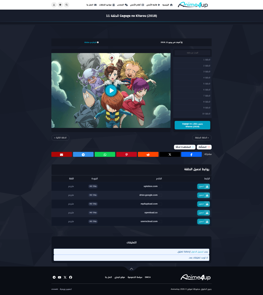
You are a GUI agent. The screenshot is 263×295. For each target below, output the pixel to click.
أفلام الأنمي (135, 5)
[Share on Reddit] (148, 154)
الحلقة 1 (206, 60)
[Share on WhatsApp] (105, 154)
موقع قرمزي (120, 277)
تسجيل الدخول (197, 252)
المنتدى (120, 5)
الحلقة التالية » (60, 138)
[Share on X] (170, 154)
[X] (65, 277)
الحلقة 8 (206, 102)
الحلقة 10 (206, 114)
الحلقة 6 (206, 90)
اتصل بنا (90, 5)
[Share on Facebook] (191, 154)
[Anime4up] (193, 5)
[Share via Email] (61, 154)
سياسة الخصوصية (135, 277)
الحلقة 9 (206, 108)
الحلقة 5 (206, 84)
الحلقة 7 (206, 96)
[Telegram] (54, 277)
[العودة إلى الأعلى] (131, 269)
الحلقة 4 (206, 78)
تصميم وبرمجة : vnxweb (61, 289)
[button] (66, 5)
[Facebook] (70, 277)
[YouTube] (59, 277)
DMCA (148, 277)
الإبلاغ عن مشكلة (90, 42)
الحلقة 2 (206, 66)
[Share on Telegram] (83, 154)
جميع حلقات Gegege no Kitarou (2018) (192, 125)
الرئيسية (165, 5)
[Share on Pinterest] (126, 154)
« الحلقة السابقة (202, 138)
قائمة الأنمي (151, 5)
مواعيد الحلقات (105, 5)
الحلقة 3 (206, 71)
